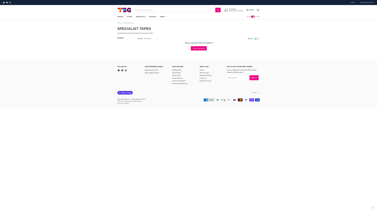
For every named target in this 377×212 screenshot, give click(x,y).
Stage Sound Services (151, 70)
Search (202, 70)
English (353, 2)
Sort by (140, 38)
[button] (250, 10)
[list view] (258, 38)
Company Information (179, 81)
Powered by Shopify (123, 103)
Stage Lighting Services (152, 73)
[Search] (218, 10)
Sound (120, 17)
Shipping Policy (177, 70)
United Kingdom (366, 2)
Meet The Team (204, 73)
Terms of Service (177, 78)
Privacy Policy (176, 75)
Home (119, 23)
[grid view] (255, 38)
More (162, 17)
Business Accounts (205, 81)
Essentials (141, 17)
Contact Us (203, 78)
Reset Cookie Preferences (180, 84)
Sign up (254, 78)
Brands (152, 17)
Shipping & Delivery (206, 75)
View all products (199, 48)
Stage (129, 17)
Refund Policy (176, 73)
